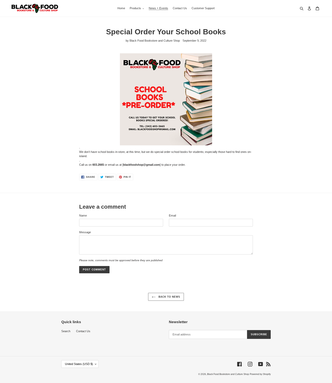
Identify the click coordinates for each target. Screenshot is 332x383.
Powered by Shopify (260, 374)
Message (85, 232)
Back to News (169, 296)
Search (65, 331)
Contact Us (83, 331)
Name (83, 215)
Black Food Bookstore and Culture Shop (228, 374)
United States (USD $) (79, 364)
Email (172, 215)
